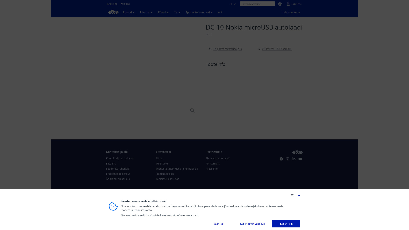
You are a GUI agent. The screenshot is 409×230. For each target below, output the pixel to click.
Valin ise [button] (218, 223)
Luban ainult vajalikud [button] (252, 223)
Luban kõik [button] (286, 223)
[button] (294, 195)
